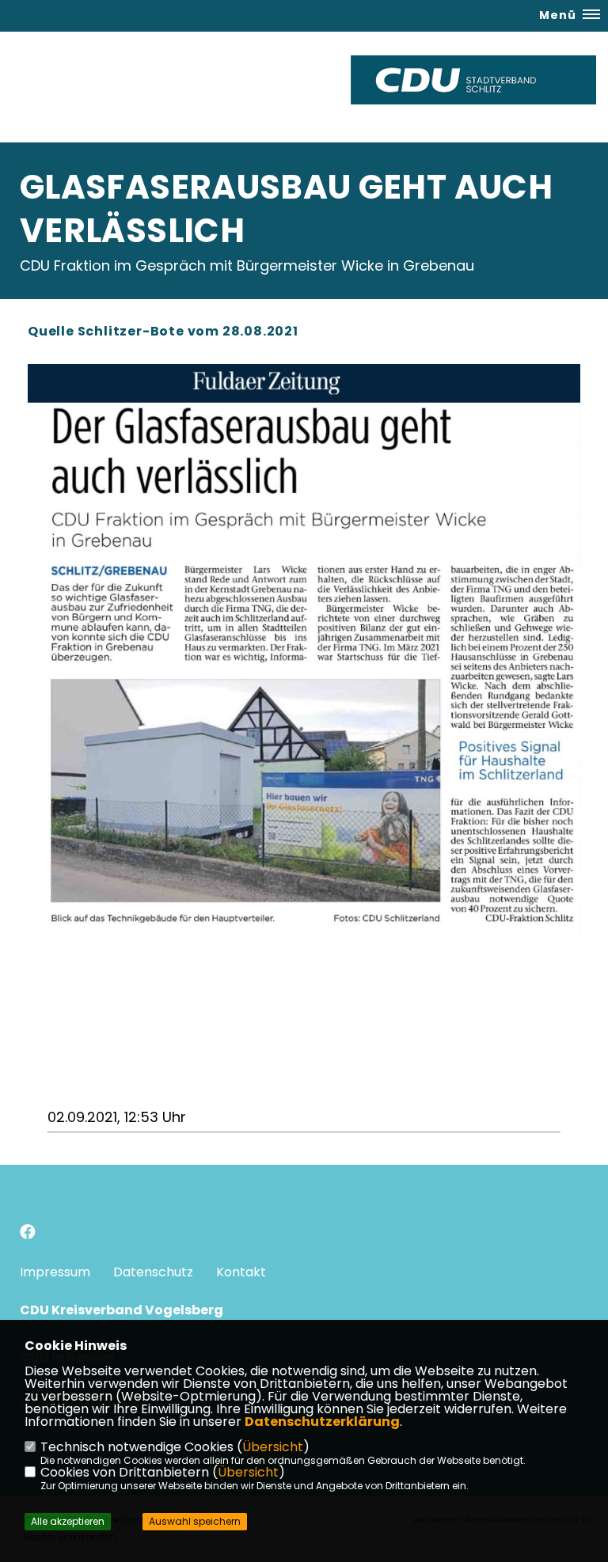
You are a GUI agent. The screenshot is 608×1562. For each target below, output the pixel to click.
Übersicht (272, 1447)
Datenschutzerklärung (322, 1421)
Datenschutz (153, 1272)
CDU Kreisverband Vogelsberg (121, 1310)
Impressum (55, 1272)
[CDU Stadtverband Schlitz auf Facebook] (28, 1234)
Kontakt (241, 1272)
